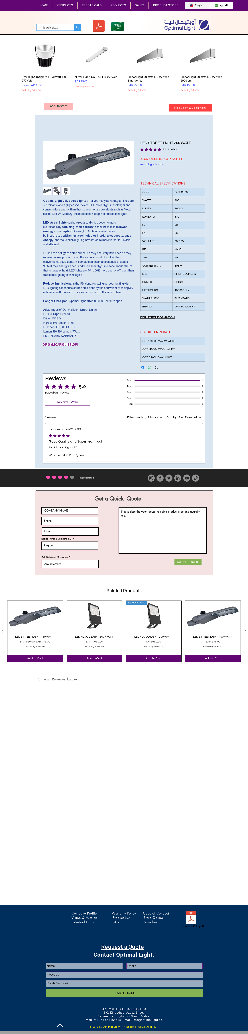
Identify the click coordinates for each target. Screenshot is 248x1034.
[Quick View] (35, 612)
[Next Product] (246, 627)
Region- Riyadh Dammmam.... (56, 535)
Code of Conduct (156, 909)
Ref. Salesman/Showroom (55, 553)
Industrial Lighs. (92, 918)
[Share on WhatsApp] (149, 364)
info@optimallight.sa (147, 1016)
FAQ (128, 918)
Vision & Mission (92, 914)
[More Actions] (197, 425)
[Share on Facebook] (143, 364)
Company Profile (92, 909)
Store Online (153, 914)
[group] (124, 64)
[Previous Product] (2, 627)
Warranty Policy (127, 909)
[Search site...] (77, 27)
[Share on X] (156, 364)
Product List (128, 914)
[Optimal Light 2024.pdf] (98, 26)
